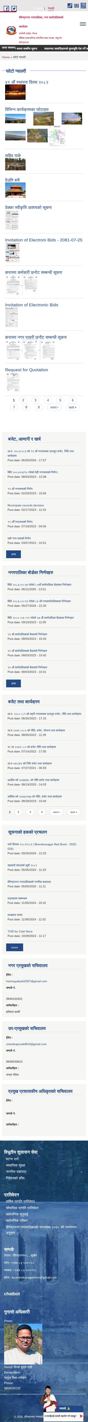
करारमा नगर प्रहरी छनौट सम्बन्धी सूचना (36, 337)
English (38, 8)
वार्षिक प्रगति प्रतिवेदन (20, 1201)
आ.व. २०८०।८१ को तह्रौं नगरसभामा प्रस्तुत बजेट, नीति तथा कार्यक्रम (44, 713)
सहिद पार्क (13, 155)
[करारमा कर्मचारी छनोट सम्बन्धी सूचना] (13, 284)
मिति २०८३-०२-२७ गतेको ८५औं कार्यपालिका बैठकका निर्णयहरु (39, 584)
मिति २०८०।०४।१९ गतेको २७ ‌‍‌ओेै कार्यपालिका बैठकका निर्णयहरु (41, 617)
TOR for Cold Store (20, 931)
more (14, 947)
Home (6, 57)
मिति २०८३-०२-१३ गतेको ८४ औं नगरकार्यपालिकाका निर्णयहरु (39, 601)
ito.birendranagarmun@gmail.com (34, 1277)
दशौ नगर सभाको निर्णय (19, 538)
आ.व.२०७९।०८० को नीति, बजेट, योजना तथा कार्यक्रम (36, 730)
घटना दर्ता (12, 1159)
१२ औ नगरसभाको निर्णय (20, 488)
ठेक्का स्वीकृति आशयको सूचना (28, 207)
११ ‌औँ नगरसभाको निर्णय (20, 521)
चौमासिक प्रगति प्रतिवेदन (22, 1208)
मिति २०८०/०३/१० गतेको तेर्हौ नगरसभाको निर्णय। (33, 472)
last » (73, 407)
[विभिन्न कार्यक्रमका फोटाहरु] (15, 118)
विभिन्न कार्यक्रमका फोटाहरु (27, 109)
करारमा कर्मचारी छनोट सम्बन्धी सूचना (33, 272)
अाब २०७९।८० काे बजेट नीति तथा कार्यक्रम (32, 747)
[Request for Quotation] (13, 382)
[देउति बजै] (15, 189)
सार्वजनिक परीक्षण (17, 1221)
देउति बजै (12, 180)
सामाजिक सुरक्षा (15, 1165)
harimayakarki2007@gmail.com (26, 981)
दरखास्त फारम (15, 915)
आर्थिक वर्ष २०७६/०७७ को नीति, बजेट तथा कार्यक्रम (35, 796)
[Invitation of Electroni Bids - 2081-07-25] (12, 252)
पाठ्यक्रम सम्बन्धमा (17, 898)
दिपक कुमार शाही (23, 1367)
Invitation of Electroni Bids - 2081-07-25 (43, 240)
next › (54, 407)
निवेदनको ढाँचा (15, 1178)
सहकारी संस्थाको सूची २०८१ (22, 865)
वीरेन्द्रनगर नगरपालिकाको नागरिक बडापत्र (29, 881)
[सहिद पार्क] (15, 164)
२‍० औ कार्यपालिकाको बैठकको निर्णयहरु (27, 667)
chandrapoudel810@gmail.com (26, 1044)
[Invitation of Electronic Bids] (11, 317)
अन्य (13, 554)
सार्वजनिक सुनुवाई (17, 1214)
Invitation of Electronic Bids (31, 304)
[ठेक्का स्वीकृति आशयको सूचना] (12, 219)
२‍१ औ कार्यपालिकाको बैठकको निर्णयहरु (27, 650)
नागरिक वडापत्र (16, 1172)
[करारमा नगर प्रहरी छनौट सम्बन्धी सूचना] (13, 349)
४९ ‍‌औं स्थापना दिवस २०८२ (26, 82)
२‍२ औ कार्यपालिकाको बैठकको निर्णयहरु (27, 634)
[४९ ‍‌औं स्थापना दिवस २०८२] (15, 91)
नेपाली (51, 8)
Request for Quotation (26, 369)
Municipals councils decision (26, 505)
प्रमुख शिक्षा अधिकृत (15, 1377)
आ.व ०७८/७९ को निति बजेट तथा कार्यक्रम (30, 763)
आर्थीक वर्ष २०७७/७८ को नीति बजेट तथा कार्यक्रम (33, 780)
